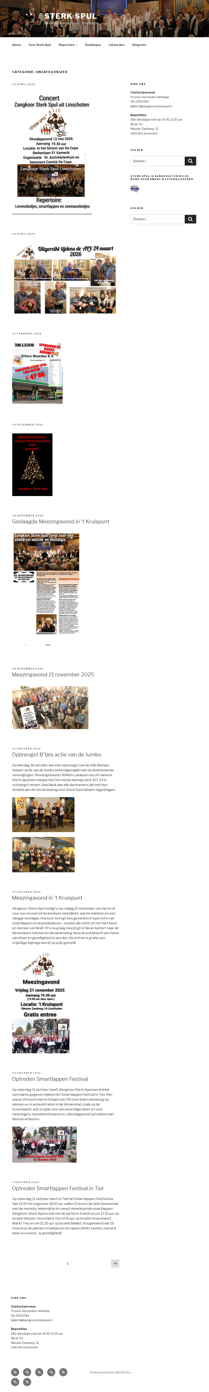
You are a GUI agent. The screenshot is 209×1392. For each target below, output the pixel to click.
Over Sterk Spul (40, 45)
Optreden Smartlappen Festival (50, 1079)
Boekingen (93, 45)
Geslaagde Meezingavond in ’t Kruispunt (60, 521)
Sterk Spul (71, 16)
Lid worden (117, 45)
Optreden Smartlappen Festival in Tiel (57, 1188)
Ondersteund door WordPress (110, 1372)
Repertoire (67, 45)
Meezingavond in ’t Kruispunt (47, 898)
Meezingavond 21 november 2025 (53, 674)
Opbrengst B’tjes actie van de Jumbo (56, 754)
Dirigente (139, 45)
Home (16, 45)
